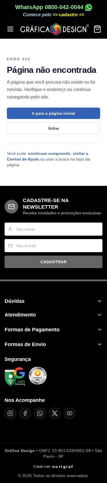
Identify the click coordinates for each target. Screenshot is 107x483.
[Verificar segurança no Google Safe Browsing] (15, 377)
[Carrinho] (97, 29)
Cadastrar (53, 262)
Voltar (53, 128)
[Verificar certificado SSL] (38, 377)
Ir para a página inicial (53, 113)
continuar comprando (49, 153)
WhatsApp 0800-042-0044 (50, 7)
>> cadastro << (68, 14)
